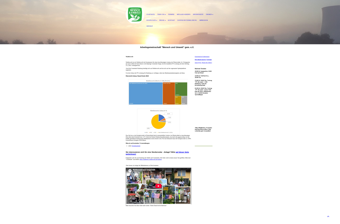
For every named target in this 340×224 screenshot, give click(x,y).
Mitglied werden (183, 14)
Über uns (161, 14)
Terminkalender (136, 146)
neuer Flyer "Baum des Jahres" (203, 62)
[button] (328, 216)
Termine (171, 14)
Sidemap (149, 26)
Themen (209, 14)
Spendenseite (198, 14)
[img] (135, 14)
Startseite (150, 14)
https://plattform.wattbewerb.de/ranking (151, 159)
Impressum (203, 20)
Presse (161, 20)
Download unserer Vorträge (203, 59)
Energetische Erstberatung (202, 56)
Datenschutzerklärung (187, 20)
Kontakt (171, 20)
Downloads (151, 20)
